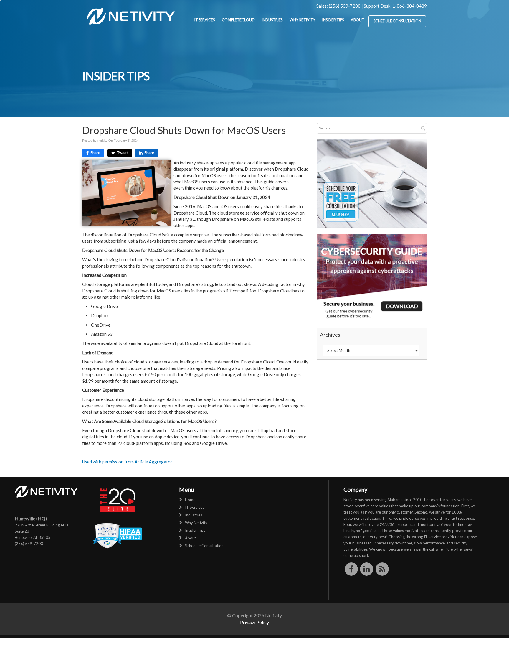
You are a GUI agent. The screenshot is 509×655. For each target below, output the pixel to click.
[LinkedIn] (367, 569)
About (357, 20)
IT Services (204, 20)
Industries (272, 20)
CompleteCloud (238, 20)
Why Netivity (302, 20)
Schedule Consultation (397, 21)
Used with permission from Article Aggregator (127, 461)
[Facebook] (351, 569)
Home (190, 499)
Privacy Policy (254, 622)
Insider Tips (333, 20)
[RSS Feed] (382, 569)
